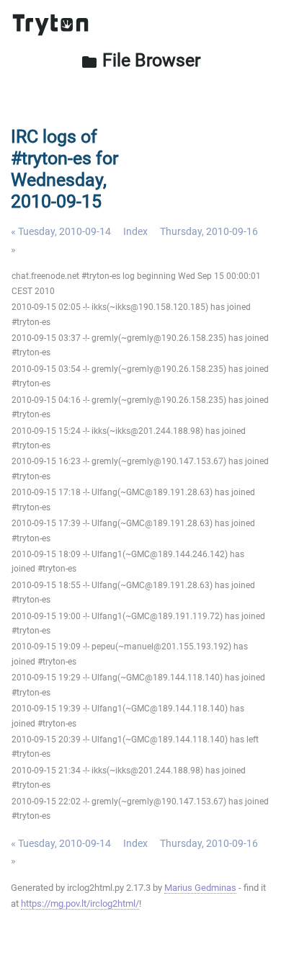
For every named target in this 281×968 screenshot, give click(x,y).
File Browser (140, 60)
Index (135, 231)
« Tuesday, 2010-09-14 (61, 231)
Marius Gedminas (200, 887)
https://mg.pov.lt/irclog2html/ (80, 903)
